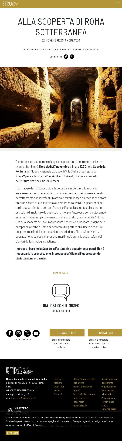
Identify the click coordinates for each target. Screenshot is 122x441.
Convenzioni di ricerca (84, 394)
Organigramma (109, 386)
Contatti (58, 394)
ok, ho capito (12, 432)
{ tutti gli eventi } (61, 272)
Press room (78, 401)
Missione (58, 382)
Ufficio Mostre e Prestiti (84, 378)
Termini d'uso (108, 401)
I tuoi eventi (78, 382)
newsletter (67, 333)
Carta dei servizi (81, 397)
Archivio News (80, 405)
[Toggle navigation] (117, 4)
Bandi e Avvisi (108, 390)
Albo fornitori (108, 394)
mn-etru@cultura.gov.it (24, 397)
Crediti (105, 405)
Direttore (58, 378)
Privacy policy (108, 397)
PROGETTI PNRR (109, 409)
